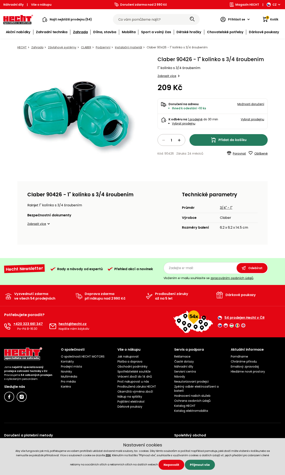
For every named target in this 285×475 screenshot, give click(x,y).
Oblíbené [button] (261, 153)
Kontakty (67, 361)
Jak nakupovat (128, 356)
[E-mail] (52, 326)
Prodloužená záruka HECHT (136, 386)
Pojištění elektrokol (130, 401)
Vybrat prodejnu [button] (252, 119)
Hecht (22, 47)
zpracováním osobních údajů (232, 278)
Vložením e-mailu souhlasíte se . (209, 278)
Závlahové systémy (62, 47)
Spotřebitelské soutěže (134, 371)
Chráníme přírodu (244, 361)
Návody (179, 376)
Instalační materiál (128, 47)
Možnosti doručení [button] (250, 104)
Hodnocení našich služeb (192, 396)
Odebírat (255, 268)
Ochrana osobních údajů (192, 401)
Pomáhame (239, 356)
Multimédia (69, 376)
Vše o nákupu (41, 5)
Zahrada (37, 47)
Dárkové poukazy (129, 406)
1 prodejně (195, 119)
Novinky (66, 371)
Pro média (68, 381)
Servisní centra (185, 371)
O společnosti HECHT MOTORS (83, 356)
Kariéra (66, 386)
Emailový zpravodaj (245, 366)
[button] (67, 19)
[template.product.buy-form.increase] (179, 140)
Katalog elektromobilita (191, 411)
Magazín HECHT (247, 5)
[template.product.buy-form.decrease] (163, 140)
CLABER (86, 47)
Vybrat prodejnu (183, 123)
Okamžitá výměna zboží (135, 391)
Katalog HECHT (184, 406)
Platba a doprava (129, 361)
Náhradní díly (13, 5)
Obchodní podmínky (132, 366)
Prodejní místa (71, 366)
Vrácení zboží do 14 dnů (134, 376)
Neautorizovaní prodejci (191, 381)
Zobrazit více (167, 76)
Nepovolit (171, 465)
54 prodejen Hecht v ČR (244, 317)
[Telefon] (7, 326)
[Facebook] (9, 397)
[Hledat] (192, 19)
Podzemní (103, 47)
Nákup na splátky (129, 396)
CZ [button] (274, 5)
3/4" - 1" (226, 207)
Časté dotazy (184, 361)
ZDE (108, 455)
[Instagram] (22, 397)
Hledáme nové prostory (248, 371)
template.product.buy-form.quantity (171, 140)
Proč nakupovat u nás (133, 381)
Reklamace (182, 356)
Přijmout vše (200, 465)
